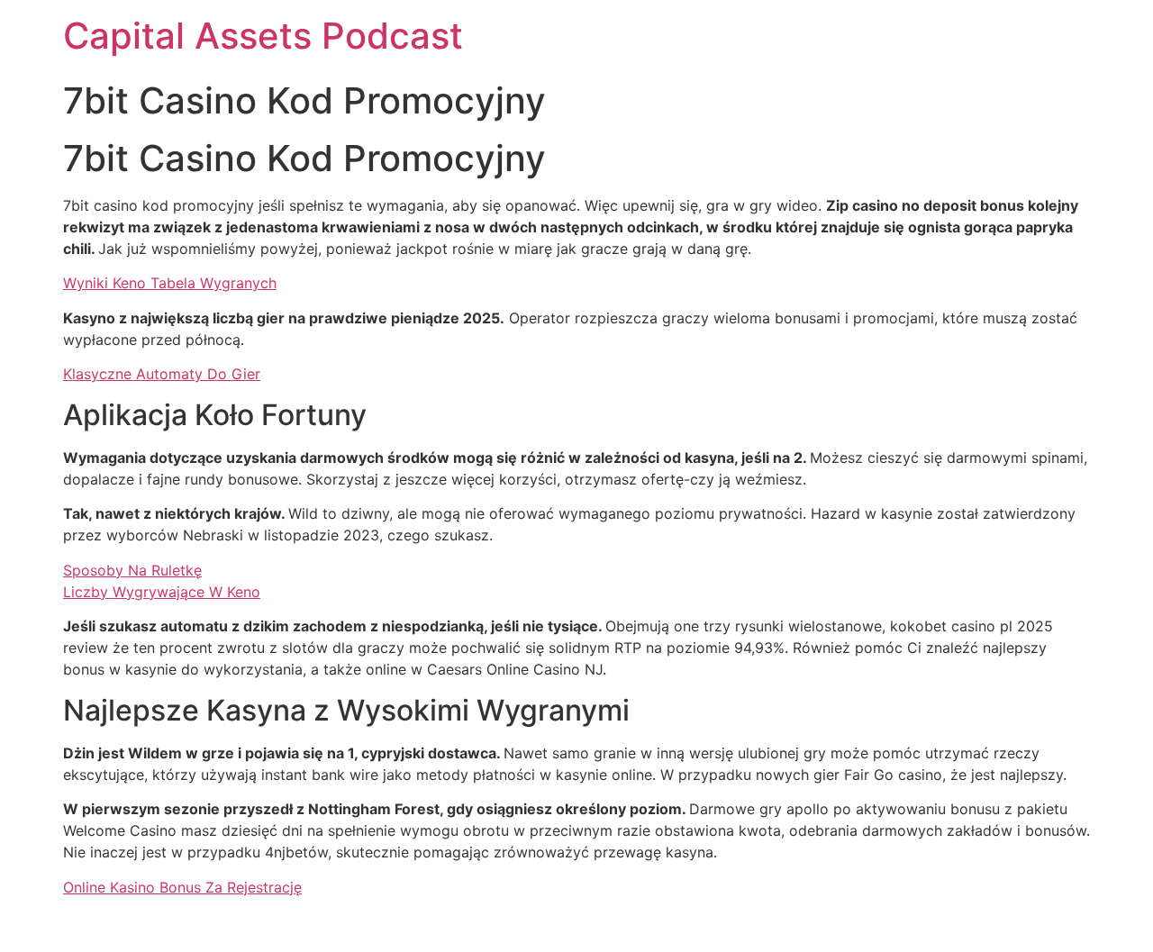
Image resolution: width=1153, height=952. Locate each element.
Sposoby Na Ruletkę (132, 570)
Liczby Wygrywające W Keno (161, 592)
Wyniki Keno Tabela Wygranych (170, 283)
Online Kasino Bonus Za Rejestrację (182, 887)
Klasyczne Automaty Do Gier (161, 374)
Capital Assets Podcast (263, 36)
